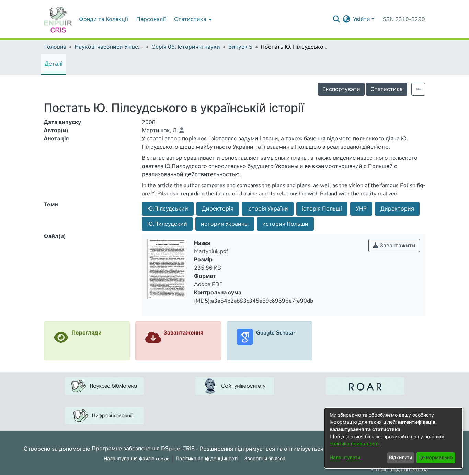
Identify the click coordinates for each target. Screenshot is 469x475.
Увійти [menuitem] (361, 19)
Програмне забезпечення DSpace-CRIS (143, 448)
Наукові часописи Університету (109, 47)
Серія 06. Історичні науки (185, 47)
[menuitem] (192, 19)
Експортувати (341, 89)
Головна (55, 47)
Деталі (53, 64)
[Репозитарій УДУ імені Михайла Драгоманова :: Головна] (58, 19)
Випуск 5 (240, 47)
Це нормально (435, 457)
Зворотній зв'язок (264, 458)
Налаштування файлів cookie (136, 458)
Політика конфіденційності (207, 458)
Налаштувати (345, 457)
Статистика (386, 89)
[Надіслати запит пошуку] (336, 19)
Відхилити (400, 457)
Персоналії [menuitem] (151, 19)
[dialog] (393, 438)
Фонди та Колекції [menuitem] (103, 19)
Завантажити (396, 245)
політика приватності (354, 444)
